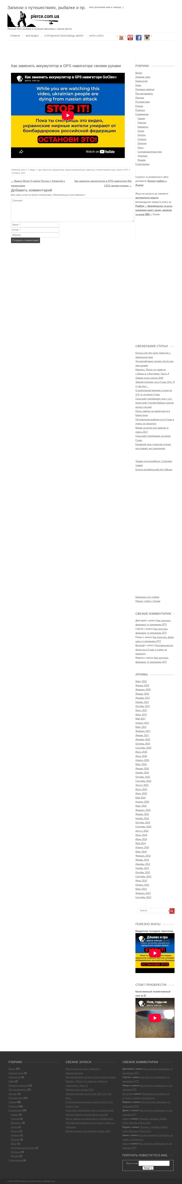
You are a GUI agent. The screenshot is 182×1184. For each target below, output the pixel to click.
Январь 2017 (142, 735)
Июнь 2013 (141, 880)
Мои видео (32, 36)
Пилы (140, 147)
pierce (24, 170)
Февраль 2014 (143, 855)
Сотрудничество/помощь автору (64, 36)
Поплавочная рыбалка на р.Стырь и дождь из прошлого (154, 649)
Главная (15, 36)
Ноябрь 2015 (142, 772)
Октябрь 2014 (142, 822)
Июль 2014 (141, 835)
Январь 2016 (142, 768)
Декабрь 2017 (142, 698)
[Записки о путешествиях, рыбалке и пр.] (34, 26)
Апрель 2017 (142, 723)
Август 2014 (141, 831)
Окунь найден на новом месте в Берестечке (89, 1118)
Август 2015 (141, 785)
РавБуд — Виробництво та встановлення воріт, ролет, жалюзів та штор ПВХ (154, 210)
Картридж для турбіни (147, 597)
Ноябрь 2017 (142, 702)
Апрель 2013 (142, 885)
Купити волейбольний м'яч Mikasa (153, 469)
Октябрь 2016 (142, 743)
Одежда (142, 139)
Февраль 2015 (143, 810)
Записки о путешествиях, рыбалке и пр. (46, 7)
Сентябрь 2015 (143, 781)
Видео (32, 170)
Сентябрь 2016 (143, 747)
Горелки (142, 122)
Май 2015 (140, 797)
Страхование (142, 164)
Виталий (139, 645)
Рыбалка (140, 110)
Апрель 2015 (142, 801)
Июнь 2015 (141, 793)
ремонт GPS (122, 170)
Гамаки (141, 118)
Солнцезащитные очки (150, 151)
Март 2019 (141, 681)
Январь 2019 (142, 685)
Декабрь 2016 (142, 739)
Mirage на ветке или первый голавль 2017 (88, 1131)
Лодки (141, 131)
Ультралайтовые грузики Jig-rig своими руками (91, 1077)
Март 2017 (141, 727)
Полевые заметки (144, 89)
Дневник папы (142, 77)
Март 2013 (141, 889)
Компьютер (141, 81)
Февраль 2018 (143, 689)
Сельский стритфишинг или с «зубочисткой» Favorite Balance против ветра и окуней (154, 402)
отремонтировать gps (106, 170)
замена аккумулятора (75, 170)
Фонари (142, 160)
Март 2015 (141, 806)
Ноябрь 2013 (142, 868)
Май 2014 (140, 843)
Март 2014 (141, 851)
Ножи (138, 85)
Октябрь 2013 (142, 872)
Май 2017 (140, 718)
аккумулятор (58, 170)
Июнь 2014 (141, 839)
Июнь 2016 (141, 756)
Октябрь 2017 (142, 706)
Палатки (142, 143)
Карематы (143, 127)
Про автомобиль (144, 93)
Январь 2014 (142, 860)
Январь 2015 (142, 814)
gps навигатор (45, 170)
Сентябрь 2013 (143, 876)
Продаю (139, 97)
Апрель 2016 (142, 760)
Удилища (142, 155)
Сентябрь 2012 (143, 897)
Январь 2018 (142, 694)
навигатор (90, 170)
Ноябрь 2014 (142, 818)
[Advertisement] (91, 51)
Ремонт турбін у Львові (147, 601)
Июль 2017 (141, 710)
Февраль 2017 (143, 731)
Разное (139, 106)
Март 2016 (141, 764)
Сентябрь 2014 (143, 826)
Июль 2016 (141, 752)
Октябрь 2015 (142, 777)
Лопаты (142, 135)
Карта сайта (96, 36)
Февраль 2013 (143, 893)
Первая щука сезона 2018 (149, 378)
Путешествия (142, 102)
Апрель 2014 (142, 847)
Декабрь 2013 (142, 864)
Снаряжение (142, 114)
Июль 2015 (141, 789)
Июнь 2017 (141, 714)
